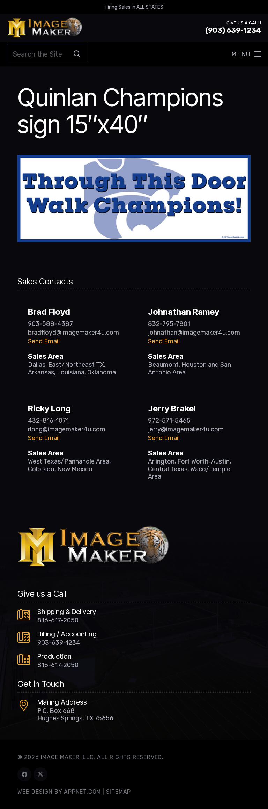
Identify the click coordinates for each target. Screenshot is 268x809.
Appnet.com (82, 791)
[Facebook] (24, 774)
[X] (40, 774)
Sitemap (118, 791)
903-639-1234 (58, 643)
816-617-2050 (58, 620)
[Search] (77, 54)
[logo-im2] (44, 27)
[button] (246, 54)
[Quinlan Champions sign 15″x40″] (134, 159)
